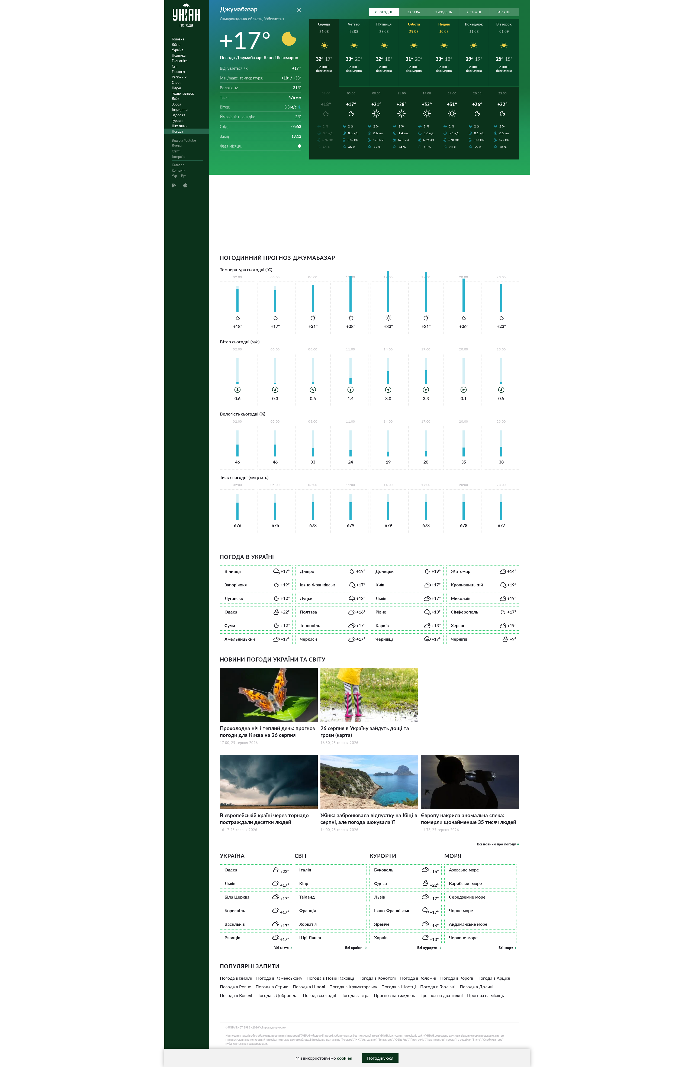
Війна (176, 44)
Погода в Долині (476, 986)
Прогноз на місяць (485, 995)
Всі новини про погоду (496, 844)
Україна (177, 50)
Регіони (178, 77)
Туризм (177, 120)
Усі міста (281, 948)
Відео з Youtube (184, 140)
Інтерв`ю (178, 156)
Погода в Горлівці (437, 986)
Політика (178, 55)
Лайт (175, 99)
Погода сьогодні (319, 995)
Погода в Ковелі (236, 995)
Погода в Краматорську (353, 986)
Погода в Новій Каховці (330, 977)
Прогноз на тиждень (394, 995)
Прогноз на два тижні (441, 995)
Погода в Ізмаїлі (236, 977)
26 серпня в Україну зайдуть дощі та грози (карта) (364, 731)
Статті (176, 151)
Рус (183, 176)
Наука (176, 88)
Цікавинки (179, 126)
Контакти (178, 170)
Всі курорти (427, 948)
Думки (177, 145)
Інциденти (180, 109)
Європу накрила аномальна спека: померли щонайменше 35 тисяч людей (468, 818)
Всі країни (354, 948)
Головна (178, 39)
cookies (344, 1057)
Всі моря (506, 948)
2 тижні (474, 12)
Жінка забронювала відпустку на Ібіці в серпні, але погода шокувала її (368, 818)
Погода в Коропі (456, 977)
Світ (175, 66)
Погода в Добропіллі (277, 995)
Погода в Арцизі (493, 977)
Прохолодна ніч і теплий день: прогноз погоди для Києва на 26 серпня (267, 731)
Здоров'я (178, 115)
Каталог (178, 165)
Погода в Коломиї (418, 977)
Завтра (413, 12)
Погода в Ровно (235, 986)
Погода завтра (355, 995)
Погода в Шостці (398, 986)
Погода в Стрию (272, 986)
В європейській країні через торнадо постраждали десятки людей (264, 818)
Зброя (176, 104)
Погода (177, 131)
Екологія (178, 71)
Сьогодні (384, 12)
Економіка (179, 61)
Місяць (503, 12)
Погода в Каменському (279, 977)
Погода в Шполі (309, 986)
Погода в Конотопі (377, 977)
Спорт (176, 82)
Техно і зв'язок (183, 93)
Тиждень (443, 12)
